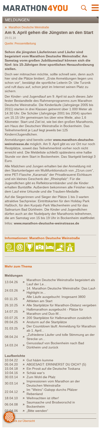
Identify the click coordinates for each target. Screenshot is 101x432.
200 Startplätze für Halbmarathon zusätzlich (59, 318)
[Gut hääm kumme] (25, 360)
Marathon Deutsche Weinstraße (29, 27)
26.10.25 (11, 305)
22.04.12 (11, 392)
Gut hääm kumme (40, 360)
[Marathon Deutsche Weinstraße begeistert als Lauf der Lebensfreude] (25, 282)
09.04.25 (11, 322)
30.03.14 (11, 377)
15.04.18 (11, 368)
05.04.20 (11, 364)
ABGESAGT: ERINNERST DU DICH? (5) (56, 364)
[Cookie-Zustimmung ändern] (9, 417)
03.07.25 (11, 318)
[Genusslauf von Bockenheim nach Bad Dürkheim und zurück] (25, 345)
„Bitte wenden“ (37, 411)
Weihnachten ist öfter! (43, 398)
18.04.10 (11, 398)
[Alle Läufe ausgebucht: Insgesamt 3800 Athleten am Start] (25, 299)
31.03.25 (11, 328)
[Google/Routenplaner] (70, 247)
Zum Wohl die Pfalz (41, 377)
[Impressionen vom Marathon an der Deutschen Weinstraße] (25, 383)
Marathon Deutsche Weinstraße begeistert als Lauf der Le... (61, 282)
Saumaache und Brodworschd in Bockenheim (51, 404)
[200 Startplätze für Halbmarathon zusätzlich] (25, 318)
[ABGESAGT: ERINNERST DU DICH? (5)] (25, 364)
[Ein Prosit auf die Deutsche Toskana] (25, 368)
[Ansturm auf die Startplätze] (25, 322)
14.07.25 (11, 311)
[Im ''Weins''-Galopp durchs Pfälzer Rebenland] (25, 392)
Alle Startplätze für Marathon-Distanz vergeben (61, 305)
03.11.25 (11, 299)
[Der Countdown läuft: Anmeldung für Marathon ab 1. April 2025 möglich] (25, 328)
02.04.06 (11, 411)
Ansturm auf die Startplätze (47, 322)
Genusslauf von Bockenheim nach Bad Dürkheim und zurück (55, 345)
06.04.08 (11, 404)
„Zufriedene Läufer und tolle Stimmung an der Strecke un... (61, 337)
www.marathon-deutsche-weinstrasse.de (46, 223)
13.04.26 (11, 282)
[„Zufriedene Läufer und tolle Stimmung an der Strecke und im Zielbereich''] (25, 337)
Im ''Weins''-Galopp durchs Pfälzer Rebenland (52, 392)
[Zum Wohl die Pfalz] (25, 377)
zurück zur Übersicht (22, 421)
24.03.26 (11, 290)
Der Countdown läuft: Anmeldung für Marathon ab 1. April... (61, 328)
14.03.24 (11, 345)
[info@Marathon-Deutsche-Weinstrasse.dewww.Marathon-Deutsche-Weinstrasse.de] (20, 247)
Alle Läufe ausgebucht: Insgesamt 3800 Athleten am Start (56, 299)
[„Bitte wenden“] (25, 411)
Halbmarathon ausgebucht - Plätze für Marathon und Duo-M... (55, 311)
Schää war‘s (36, 373)
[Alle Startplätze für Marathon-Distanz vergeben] (25, 305)
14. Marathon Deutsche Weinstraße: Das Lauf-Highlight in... (61, 290)
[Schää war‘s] (25, 373)
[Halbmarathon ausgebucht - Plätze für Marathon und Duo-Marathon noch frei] (25, 311)
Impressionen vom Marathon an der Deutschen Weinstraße (53, 383)
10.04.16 (11, 373)
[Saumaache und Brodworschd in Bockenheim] (25, 404)
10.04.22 (11, 360)
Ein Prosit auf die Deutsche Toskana (53, 368)
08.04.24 (11, 337)
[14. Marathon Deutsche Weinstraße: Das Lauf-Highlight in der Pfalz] (25, 290)
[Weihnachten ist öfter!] (25, 398)
